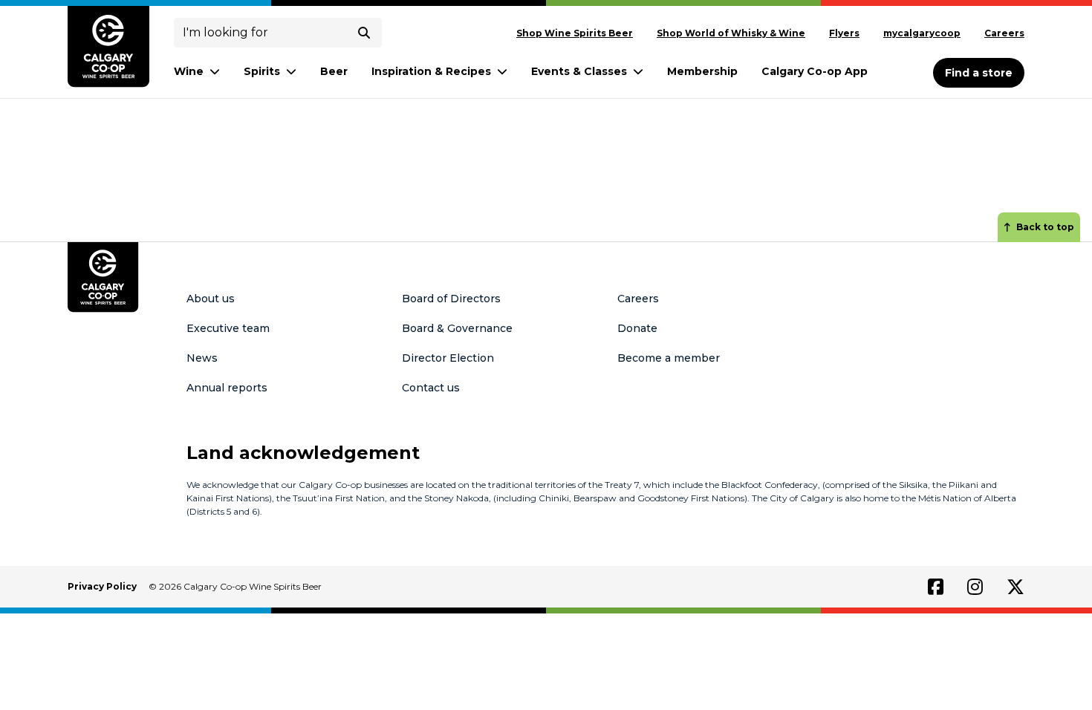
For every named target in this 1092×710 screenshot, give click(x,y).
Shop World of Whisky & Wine (731, 33)
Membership (702, 71)
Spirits (262, 71)
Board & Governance (457, 328)
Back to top (1045, 226)
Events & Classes (579, 71)
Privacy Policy (102, 586)
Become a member (668, 358)
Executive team (228, 328)
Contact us (431, 387)
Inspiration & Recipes (431, 71)
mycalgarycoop (922, 33)
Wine (189, 71)
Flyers (844, 33)
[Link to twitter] (1015, 587)
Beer (334, 71)
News (202, 358)
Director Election (448, 358)
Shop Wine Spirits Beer (574, 33)
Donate (637, 328)
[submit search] (364, 33)
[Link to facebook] (935, 587)
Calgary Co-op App (814, 71)
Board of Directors (451, 298)
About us (210, 298)
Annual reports (226, 387)
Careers (1004, 33)
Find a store (979, 72)
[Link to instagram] (975, 587)
